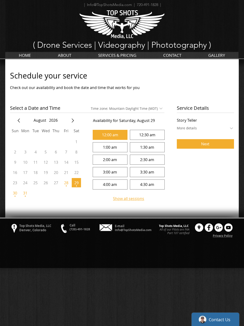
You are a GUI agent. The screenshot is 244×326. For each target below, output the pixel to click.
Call (72, 225)
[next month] (73, 120)
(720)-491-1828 (80, 229)
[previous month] (19, 120)
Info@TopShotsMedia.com (133, 230)
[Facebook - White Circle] (209, 227)
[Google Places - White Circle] (199, 227)
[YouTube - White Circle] (228, 227)
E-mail (119, 226)
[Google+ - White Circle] (218, 227)
